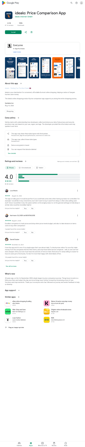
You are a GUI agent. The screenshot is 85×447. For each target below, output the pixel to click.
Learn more (17, 52)
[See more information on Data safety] (18, 117)
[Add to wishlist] (31, 32)
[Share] (25, 32)
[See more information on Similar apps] (18, 297)
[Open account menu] (81, 2)
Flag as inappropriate (14, 327)
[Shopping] (10, 111)
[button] (10, 67)
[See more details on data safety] (12, 153)
